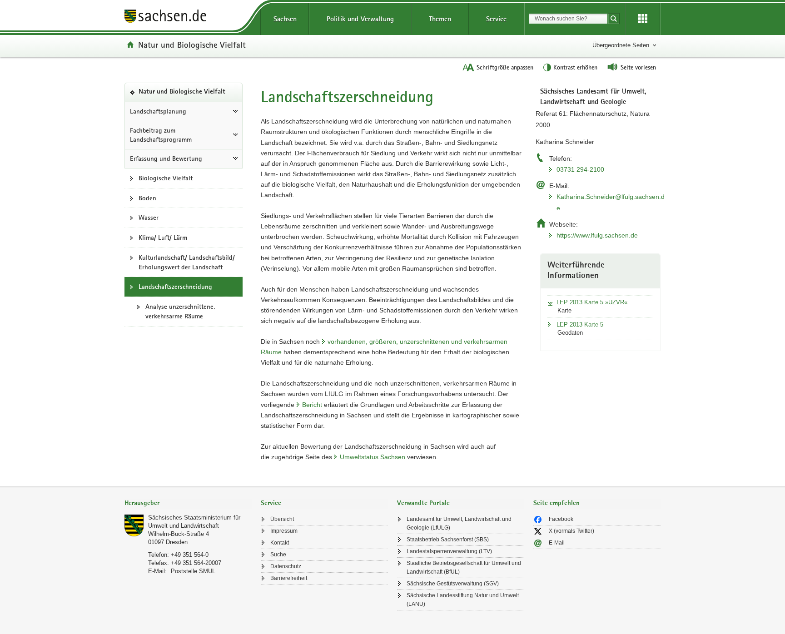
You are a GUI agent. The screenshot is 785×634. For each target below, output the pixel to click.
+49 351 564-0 (190, 554)
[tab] (188, 504)
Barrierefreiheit (288, 578)
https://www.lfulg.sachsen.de (597, 235)
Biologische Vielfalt (166, 178)
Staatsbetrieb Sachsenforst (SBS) (448, 539)
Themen (440, 19)
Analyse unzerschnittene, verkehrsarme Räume (180, 311)
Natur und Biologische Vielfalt (192, 44)
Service (496, 19)
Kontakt (279, 543)
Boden (147, 198)
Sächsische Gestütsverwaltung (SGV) (453, 583)
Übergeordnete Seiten (620, 45)
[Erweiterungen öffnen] (643, 19)
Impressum (284, 531)
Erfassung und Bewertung (166, 158)
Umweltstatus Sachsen (372, 457)
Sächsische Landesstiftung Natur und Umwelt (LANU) (463, 599)
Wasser (149, 217)
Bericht (312, 404)
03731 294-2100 (580, 169)
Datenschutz (285, 566)
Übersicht (282, 519)
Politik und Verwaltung (360, 19)
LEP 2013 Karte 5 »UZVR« (591, 302)
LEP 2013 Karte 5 (579, 324)
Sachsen (285, 19)
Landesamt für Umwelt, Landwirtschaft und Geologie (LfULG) (459, 523)
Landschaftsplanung (158, 111)
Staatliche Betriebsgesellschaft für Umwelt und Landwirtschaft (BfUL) (464, 567)
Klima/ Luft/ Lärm (163, 237)
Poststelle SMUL (193, 571)
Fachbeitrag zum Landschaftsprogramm (161, 135)
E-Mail (557, 543)
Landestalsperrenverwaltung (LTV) (449, 551)
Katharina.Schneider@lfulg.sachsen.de (610, 202)
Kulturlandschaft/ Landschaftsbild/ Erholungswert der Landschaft (187, 262)
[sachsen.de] (188, 17)
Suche (278, 554)
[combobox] (568, 18)
